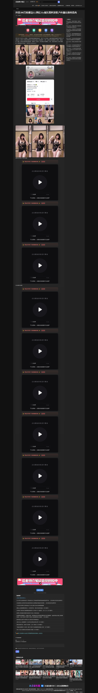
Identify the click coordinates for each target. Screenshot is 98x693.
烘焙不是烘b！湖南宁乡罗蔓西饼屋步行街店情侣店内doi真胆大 (73, 22)
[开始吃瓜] (40, 30)
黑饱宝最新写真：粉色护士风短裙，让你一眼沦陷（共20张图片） (30, 624)
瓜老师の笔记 (20, 2)
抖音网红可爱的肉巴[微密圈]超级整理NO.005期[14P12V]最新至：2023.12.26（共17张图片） (35, 610)
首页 (33, 5)
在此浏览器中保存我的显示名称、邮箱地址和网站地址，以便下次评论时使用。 (31, 648)
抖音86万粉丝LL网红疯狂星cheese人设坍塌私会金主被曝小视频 (49, 667)
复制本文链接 (39, 590)
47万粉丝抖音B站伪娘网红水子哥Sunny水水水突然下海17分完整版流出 (73, 49)
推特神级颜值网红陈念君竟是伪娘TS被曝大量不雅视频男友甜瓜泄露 (73, 35)
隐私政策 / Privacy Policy (71, 692)
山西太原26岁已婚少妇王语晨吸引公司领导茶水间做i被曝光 (73, 54)
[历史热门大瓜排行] (44, 5)
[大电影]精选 (68, 5)
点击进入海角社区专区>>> (21, 597)
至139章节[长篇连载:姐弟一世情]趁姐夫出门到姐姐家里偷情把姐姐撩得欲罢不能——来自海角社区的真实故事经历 (39, 600)
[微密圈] (46, 30)
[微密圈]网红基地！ (60, 5)
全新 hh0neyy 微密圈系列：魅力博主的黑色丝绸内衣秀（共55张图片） (31, 622)
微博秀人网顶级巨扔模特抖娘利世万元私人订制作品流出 (28, 613)
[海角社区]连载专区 (52, 5)
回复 (23, 640)
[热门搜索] (52, 30)
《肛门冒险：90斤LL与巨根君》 (76, 665)
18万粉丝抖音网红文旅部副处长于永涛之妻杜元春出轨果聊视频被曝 (30, 605)
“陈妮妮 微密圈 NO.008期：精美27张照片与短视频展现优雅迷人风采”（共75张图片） (34, 627)
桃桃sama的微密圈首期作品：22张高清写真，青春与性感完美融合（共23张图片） (33, 608)
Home (17, 8)
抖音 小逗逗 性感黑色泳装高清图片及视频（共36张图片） (28, 629)
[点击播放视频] (40, 182)
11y (16, 15)
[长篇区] (34, 30)
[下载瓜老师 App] (37, 2)
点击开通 (43, 161)
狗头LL (19, 15)
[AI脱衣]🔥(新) (37, 5)
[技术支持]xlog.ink (78, 5)
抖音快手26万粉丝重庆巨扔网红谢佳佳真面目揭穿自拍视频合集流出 (73, 30)
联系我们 (72, 5)
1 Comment (29, 25)
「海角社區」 (27, 34)
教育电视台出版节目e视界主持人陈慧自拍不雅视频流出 (28, 619)
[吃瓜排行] (28, 30)
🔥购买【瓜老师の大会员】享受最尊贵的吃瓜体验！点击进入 (29, 633)
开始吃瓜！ (17, 25)
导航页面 (81, 692)
